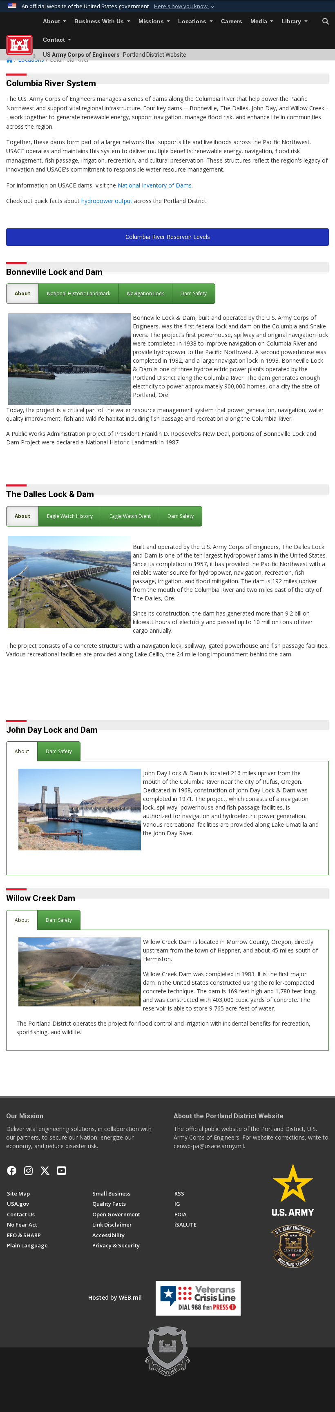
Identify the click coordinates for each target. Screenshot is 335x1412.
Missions (151, 21)
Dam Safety (194, 293)
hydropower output (107, 201)
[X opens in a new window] (45, 1170)
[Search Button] (325, 21)
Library (292, 21)
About (52, 21)
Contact (55, 40)
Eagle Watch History (70, 516)
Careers (231, 21)
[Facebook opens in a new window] (12, 1170)
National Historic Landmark (78, 293)
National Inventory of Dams (155, 185)
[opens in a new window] (28, 1170)
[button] (185, 6)
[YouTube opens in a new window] (61, 1170)
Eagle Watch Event (130, 516)
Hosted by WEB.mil (115, 1297)
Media (259, 21)
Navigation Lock (145, 293)
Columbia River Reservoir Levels (167, 237)
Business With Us (99, 21)
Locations (193, 21)
